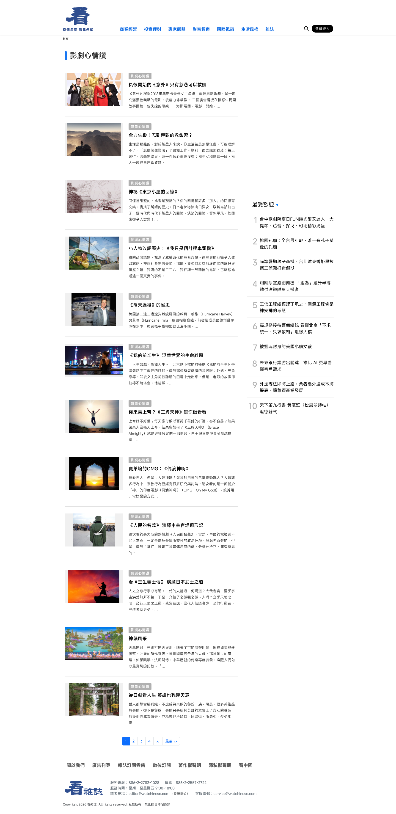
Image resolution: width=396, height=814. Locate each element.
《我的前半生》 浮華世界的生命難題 (166, 355)
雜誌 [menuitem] (269, 29)
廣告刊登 (101, 765)
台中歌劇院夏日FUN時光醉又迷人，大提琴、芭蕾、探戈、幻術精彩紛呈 (297, 222)
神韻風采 (138, 638)
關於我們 (75, 765)
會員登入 (322, 28)
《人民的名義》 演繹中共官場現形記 (166, 525)
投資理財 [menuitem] (152, 29)
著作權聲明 (189, 765)
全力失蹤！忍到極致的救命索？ (161, 135)
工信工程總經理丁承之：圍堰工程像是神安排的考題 (297, 307)
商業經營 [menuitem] (128, 29)
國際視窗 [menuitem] (225, 29)
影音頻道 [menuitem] (201, 29)
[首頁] (76, 16)
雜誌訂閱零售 (131, 765)
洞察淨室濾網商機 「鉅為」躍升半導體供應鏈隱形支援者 (295, 286)
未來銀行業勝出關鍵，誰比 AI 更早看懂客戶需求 (296, 366)
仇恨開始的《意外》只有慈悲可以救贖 (167, 85)
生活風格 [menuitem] (249, 29)
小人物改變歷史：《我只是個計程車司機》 (172, 248)
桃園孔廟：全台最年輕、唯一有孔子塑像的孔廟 (297, 243)
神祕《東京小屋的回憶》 (154, 192)
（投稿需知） (180, 794)
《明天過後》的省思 (149, 305)
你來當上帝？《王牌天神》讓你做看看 (167, 412)
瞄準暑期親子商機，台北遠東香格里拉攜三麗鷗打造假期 (297, 265)
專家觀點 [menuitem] (177, 29)
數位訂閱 (162, 765)
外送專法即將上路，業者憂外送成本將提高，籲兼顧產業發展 (297, 387)
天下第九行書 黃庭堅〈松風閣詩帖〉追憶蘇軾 (295, 408)
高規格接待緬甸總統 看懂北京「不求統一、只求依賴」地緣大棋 (295, 328)
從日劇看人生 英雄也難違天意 (159, 695)
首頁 (66, 39)
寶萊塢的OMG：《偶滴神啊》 (159, 469)
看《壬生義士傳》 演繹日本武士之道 (166, 582)
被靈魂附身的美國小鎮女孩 (286, 346)
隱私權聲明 (220, 765)
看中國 (246, 765)
